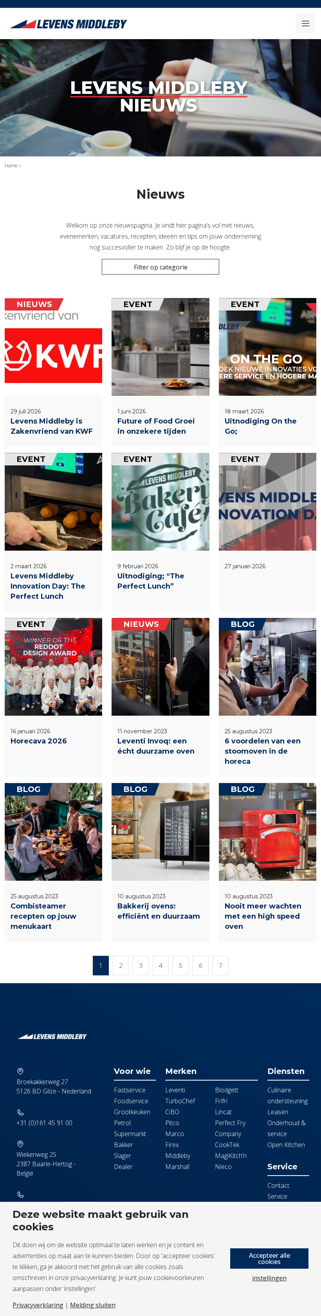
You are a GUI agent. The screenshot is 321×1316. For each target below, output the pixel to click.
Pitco (172, 1123)
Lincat (223, 1112)
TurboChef (180, 1101)
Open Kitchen (286, 1144)
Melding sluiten (92, 1305)
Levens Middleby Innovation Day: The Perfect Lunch (48, 586)
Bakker (123, 1144)
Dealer (123, 1166)
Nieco (223, 1166)
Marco (174, 1133)
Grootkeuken (132, 1112)
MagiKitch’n (231, 1155)
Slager (122, 1155)
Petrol (122, 1123)
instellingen (269, 1278)
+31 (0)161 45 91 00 (44, 1123)
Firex (172, 1144)
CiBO (172, 1112)
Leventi (175, 1090)
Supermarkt (130, 1133)
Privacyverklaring (38, 1305)
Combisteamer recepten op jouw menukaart (43, 916)
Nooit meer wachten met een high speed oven (263, 916)
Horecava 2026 (39, 741)
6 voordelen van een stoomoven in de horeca (263, 751)
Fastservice (130, 1090)
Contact (278, 1185)
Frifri (221, 1101)
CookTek (227, 1144)
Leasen (277, 1112)
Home (11, 165)
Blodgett (226, 1090)
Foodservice (131, 1101)
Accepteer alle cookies (269, 1258)
